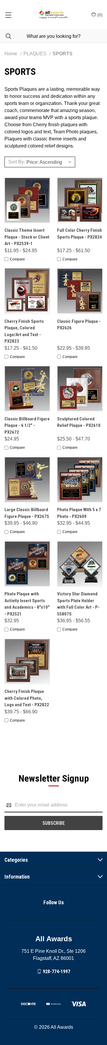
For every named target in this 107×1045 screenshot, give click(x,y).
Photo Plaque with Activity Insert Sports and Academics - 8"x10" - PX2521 (27, 604)
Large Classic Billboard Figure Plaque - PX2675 (26, 513)
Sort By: (16, 161)
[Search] (5, 36)
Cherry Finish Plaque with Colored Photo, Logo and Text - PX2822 (26, 698)
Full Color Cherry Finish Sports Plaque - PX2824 (79, 234)
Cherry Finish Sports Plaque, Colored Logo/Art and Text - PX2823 (24, 331)
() (99, 14)
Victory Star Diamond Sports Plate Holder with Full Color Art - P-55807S (78, 604)
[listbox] (50, 162)
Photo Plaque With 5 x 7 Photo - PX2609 (79, 513)
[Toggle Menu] (8, 15)
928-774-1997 (56, 971)
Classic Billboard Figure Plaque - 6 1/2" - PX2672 (27, 425)
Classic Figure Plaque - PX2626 (79, 325)
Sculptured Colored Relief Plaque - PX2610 (78, 422)
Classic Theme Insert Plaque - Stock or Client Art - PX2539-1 (26, 237)
